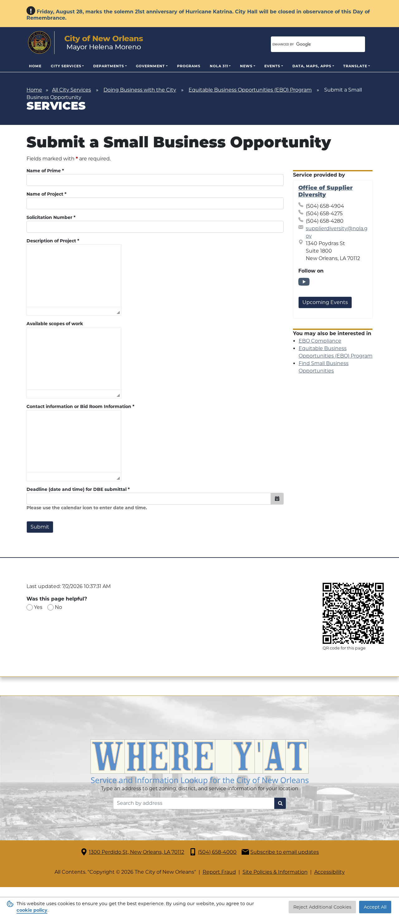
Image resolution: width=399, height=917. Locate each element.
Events (272, 66)
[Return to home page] (85, 42)
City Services (66, 66)
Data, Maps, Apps (311, 66)
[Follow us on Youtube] (304, 284)
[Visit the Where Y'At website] (199, 761)
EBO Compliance (320, 341)
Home (35, 66)
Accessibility (329, 872)
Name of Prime (45, 170)
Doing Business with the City (139, 90)
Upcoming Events (325, 302)
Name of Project (46, 194)
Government (150, 66)
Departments (108, 66)
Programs (188, 66)
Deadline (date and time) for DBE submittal (78, 489)
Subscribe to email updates (284, 852)
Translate (355, 66)
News (246, 66)
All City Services (71, 90)
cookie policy (32, 910)
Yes (38, 607)
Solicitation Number (50, 217)
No (58, 607)
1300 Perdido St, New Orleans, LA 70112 (136, 852)
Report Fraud (219, 872)
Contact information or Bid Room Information (80, 406)
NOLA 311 (219, 66)
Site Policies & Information (275, 872)
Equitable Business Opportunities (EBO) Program (250, 90)
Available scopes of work (54, 323)
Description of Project (52, 241)
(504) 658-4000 (217, 852)
